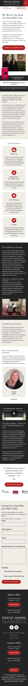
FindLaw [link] (21, 681)
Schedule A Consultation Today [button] (13, 48)
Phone (4, 538)
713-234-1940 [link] (7, 8)
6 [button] (15, 399)
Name (4, 521)
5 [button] (14, 399)
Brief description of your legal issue (13, 546)
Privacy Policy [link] (17, 679)
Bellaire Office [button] (14, 604)
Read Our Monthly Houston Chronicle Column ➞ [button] (14, 83)
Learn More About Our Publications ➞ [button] (17, 78)
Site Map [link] (10, 679)
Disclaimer (5, 567)
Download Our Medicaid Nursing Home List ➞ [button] (14, 88)
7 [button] (16, 399)
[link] (12, 3)
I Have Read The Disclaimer (13, 571)
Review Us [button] (14, 670)
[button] (25, 3)
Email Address (7, 529)
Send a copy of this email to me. (14, 576)
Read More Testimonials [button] (14, 484)
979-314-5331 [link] (21, 8)
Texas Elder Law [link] (13, 281)
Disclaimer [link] (4, 679)
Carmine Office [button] (14, 653)
